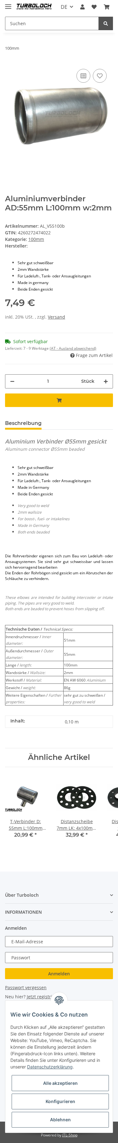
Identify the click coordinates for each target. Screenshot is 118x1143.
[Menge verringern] (12, 381)
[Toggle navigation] (8, 4)
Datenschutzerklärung (50, 1066)
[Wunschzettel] (94, 7)
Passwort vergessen (26, 987)
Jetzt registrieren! (45, 997)
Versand (56, 317)
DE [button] (64, 6)
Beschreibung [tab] (23, 423)
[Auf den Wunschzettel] (100, 76)
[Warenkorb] (106, 7)
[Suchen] (105, 23)
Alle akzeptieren (60, 1083)
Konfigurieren (60, 1101)
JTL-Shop (69, 1135)
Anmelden (59, 974)
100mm (36, 239)
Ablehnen (60, 1119)
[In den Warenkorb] (59, 400)
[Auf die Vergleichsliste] (83, 76)
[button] (82, 7)
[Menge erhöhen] (106, 381)
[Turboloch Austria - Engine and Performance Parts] (34, 7)
